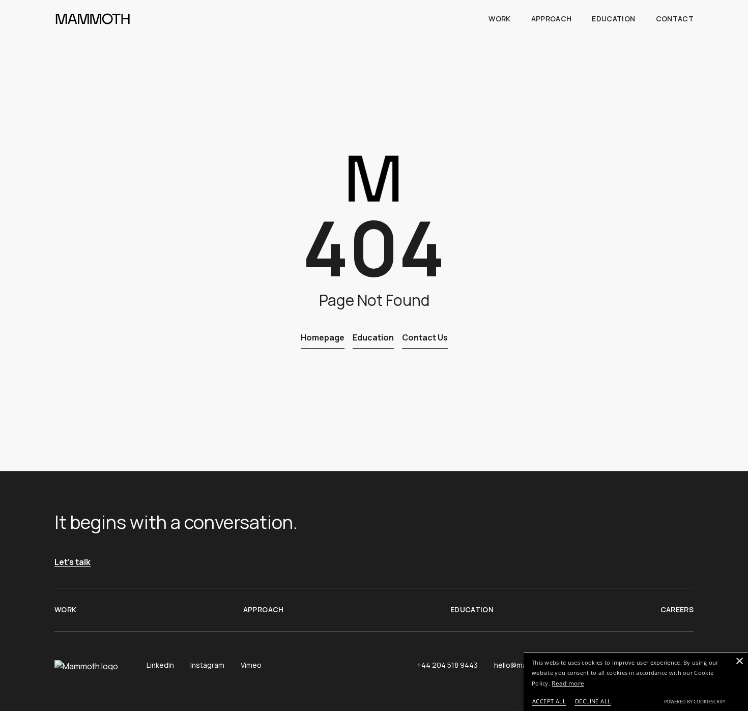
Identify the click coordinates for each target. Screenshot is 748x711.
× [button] (739, 661)
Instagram (207, 665)
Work (499, 18)
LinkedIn (160, 665)
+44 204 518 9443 (447, 665)
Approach (551, 18)
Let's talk (72, 562)
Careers (677, 609)
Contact (675, 18)
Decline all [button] (593, 701)
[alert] (636, 681)
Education (613, 18)
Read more (568, 683)
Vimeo (251, 665)
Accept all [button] (549, 701)
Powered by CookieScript (695, 701)
